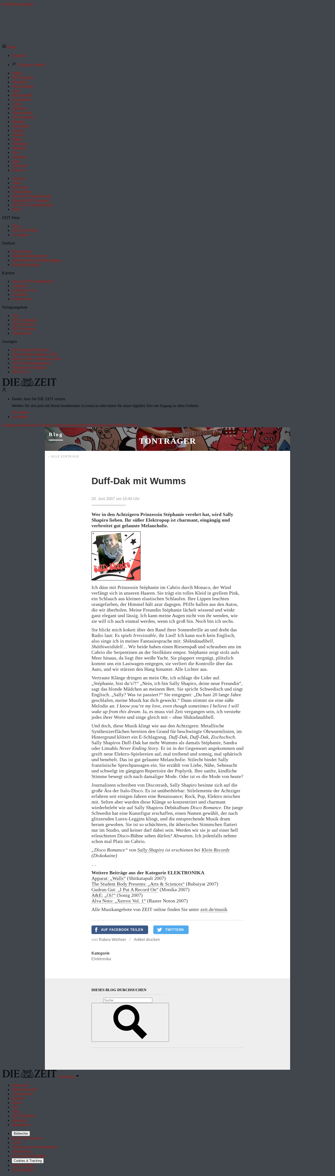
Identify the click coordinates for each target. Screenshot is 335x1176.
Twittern (174, 930)
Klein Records (216, 849)
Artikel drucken (147, 939)
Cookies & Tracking (28, 1161)
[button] (9, 47)
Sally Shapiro (150, 849)
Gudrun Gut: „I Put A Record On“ (124, 889)
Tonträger (167, 440)
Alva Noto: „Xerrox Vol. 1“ (118, 900)
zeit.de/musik (213, 909)
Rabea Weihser (112, 939)
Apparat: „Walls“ (108, 878)
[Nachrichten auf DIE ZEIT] (29, 385)
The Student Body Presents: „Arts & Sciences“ (138, 884)
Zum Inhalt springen (17, 4)
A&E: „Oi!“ (103, 895)
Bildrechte (21, 1133)
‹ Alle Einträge (64, 456)
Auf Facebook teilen (122, 930)
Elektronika (101, 959)
